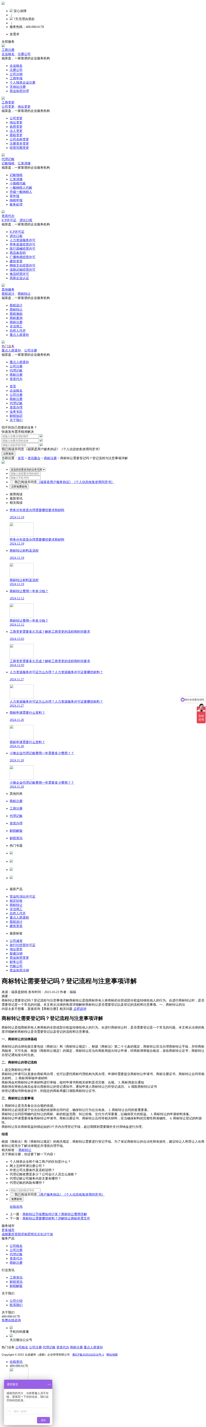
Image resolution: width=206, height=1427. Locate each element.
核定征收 (16, 900)
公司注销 (16, 74)
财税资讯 (16, 1281)
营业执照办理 (19, 91)
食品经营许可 (19, 274)
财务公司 (16, 962)
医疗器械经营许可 (22, 248)
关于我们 (16, 420)
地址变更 (24, 106)
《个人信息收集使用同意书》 (80, 449)
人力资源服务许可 (22, 240)
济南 (24, 1234)
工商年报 (16, 78)
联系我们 (16, 1305)
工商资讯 (16, 1277)
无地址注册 (18, 86)
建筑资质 (16, 261)
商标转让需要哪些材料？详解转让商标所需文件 (56, 1218)
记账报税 (8, 163)
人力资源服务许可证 (24, 857)
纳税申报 (16, 200)
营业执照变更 (19, 957)
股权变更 (16, 135)
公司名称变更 (19, 139)
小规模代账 (18, 183)
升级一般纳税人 (21, 192)
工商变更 (8, 102)
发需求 (14, 34)
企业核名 (8, 54)
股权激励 (16, 313)
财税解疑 (16, 1286)
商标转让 (24, 293)
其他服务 (8, 289)
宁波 (50, 1234)
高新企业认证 (19, 278)
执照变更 (16, 126)
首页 (13, 386)
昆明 (30, 1234)
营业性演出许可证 (22, 896)
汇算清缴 (24, 163)
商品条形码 (18, 252)
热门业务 (8, 346)
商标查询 (16, 318)
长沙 (43, 1234)
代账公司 (16, 966)
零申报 (14, 196)
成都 (5, 1234)
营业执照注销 (19, 970)
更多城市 (8, 1230)
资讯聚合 (34, 458)
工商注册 (8, 50)
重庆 (11, 1234)
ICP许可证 (9, 220)
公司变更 (8, 106)
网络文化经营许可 (22, 265)
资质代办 (8, 216)
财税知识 (16, 416)
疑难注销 (16, 953)
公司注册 (30, 350)
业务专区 (16, 411)
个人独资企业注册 (22, 82)
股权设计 (8, 293)
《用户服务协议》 (50, 1194)
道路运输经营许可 (22, 269)
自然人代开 (18, 330)
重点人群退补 (19, 334)
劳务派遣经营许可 (22, 244)
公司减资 (16, 941)
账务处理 (16, 204)
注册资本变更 (19, 143)
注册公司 (24, 54)
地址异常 (16, 949)
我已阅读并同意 (25, 482)
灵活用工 (16, 326)
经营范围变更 (19, 147)
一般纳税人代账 (21, 187)
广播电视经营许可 (22, 257)
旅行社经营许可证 (22, 945)
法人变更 (16, 131)
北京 (37, 1234)
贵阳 (17, 1234)
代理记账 (8, 159)
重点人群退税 (19, 917)
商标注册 (16, 322)
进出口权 (26, 220)
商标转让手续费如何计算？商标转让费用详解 (55, 1214)
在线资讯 (16, 1361)
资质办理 (16, 407)
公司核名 (16, 865)
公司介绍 (16, 1300)
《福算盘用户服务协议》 (42, 449)
